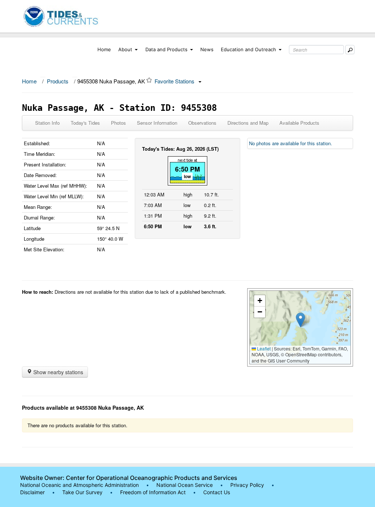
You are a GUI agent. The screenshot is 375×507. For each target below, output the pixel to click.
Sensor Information (157, 122)
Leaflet (263, 348)
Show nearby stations (57, 372)
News (207, 49)
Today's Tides (85, 122)
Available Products (299, 122)
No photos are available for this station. (290, 143)
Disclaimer (32, 492)
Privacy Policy (247, 485)
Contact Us (216, 492)
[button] (300, 319)
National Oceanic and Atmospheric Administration (79, 485)
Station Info (47, 122)
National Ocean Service (184, 485)
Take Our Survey (83, 492)
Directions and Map (247, 122)
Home (104, 49)
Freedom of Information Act (153, 492)
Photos (118, 122)
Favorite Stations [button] (175, 81)
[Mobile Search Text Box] (349, 49)
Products (57, 81)
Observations (202, 122)
